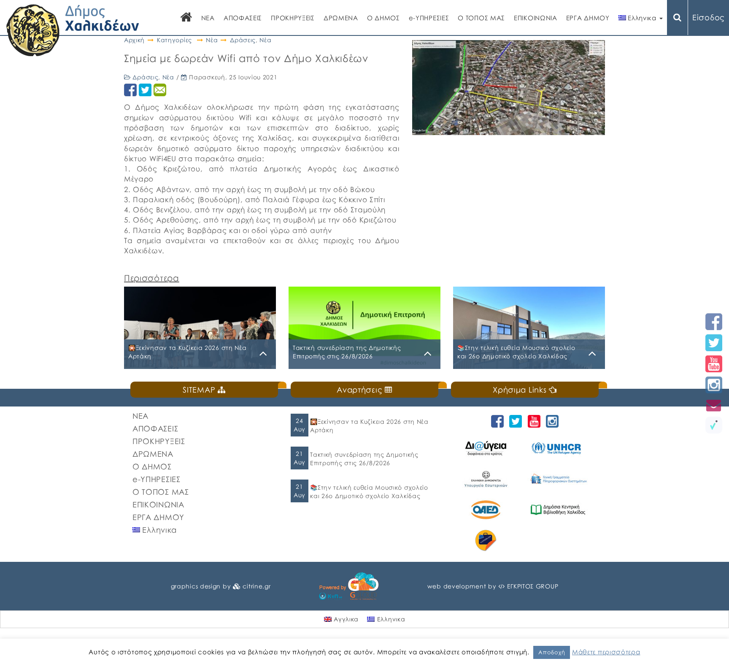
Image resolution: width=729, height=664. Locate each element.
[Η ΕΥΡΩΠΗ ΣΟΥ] (487, 540)
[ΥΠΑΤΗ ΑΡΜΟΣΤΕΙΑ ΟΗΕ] (559, 448)
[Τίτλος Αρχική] (186, 18)
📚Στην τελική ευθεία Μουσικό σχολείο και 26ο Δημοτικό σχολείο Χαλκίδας (369, 491)
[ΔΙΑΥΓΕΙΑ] (487, 448)
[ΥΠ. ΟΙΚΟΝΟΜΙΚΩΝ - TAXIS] (559, 479)
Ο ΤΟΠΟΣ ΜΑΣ (481, 18)
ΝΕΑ (208, 18)
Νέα (212, 39)
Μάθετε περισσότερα (606, 652)
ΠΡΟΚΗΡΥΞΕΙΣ (293, 18)
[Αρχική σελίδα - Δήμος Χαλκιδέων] (72, 29)
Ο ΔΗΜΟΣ (383, 18)
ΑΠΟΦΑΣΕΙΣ (243, 18)
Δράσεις (243, 39)
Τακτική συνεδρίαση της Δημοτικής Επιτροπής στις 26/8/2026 (364, 458)
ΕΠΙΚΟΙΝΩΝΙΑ (535, 18)
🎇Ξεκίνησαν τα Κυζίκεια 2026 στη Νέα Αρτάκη (369, 426)
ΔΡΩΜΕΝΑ (341, 18)
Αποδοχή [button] (551, 652)
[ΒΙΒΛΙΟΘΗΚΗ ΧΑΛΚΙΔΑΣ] (559, 510)
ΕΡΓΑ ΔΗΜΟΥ (588, 18)
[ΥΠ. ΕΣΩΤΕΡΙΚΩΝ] (487, 479)
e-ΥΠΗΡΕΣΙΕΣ (429, 18)
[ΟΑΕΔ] (487, 510)
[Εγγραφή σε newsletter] (713, 405)
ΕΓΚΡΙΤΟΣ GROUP (533, 586)
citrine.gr (256, 586)
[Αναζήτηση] (677, 17)
